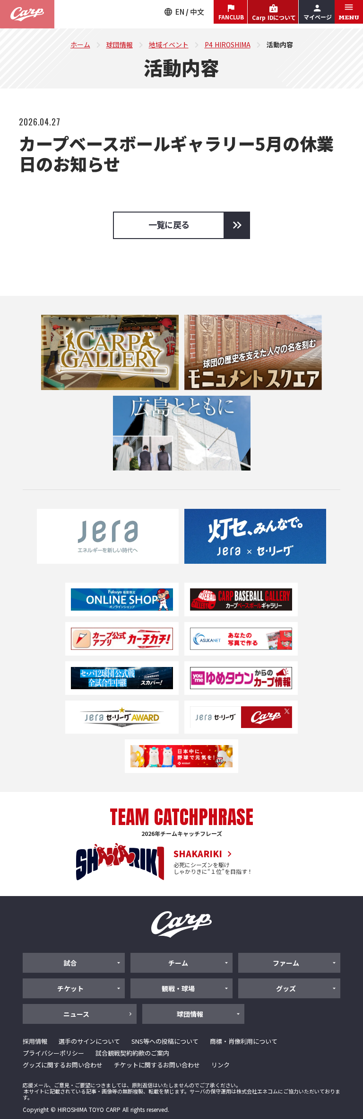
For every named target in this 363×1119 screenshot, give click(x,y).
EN (179, 12)
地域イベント (169, 44)
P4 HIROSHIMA (228, 44)
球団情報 (119, 44)
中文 (197, 12)
